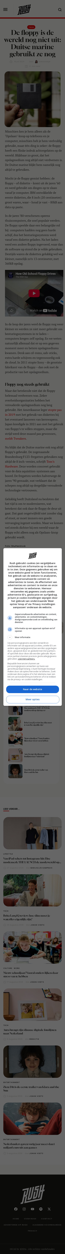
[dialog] (32, 627)
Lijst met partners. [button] (26, 658)
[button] (33, 637)
